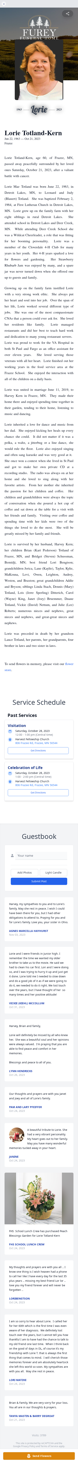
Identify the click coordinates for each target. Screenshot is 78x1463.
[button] (39, 1198)
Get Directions (38, 750)
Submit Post (39, 881)
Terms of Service (49, 1446)
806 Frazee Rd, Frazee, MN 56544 (36, 743)
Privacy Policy (28, 1446)
